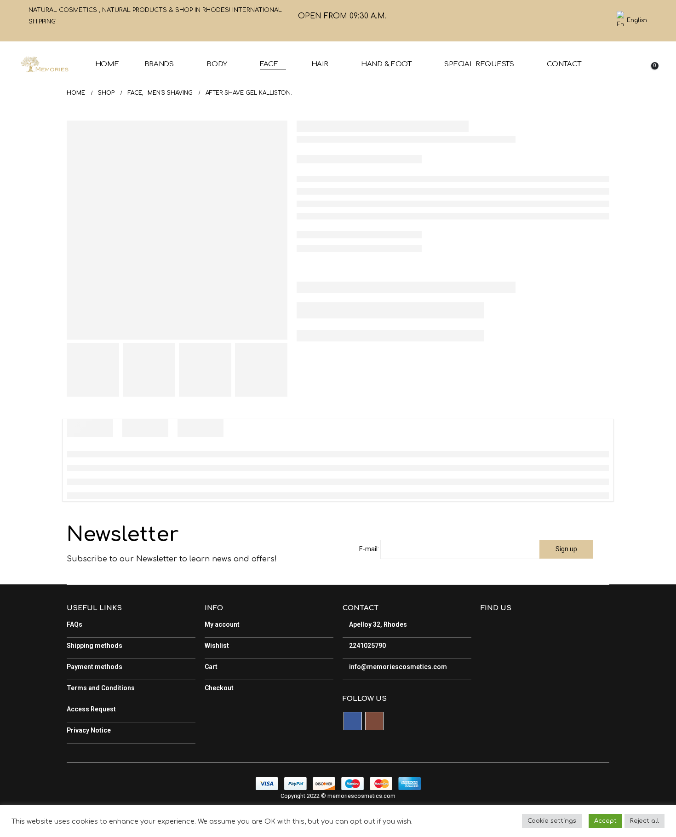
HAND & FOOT (386, 64)
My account (222, 624)
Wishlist (217, 645)
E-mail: (369, 549)
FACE (269, 64)
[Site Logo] (44, 64)
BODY (216, 64)
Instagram (374, 721)
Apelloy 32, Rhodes (377, 624)
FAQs (74, 624)
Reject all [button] (644, 821)
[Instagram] (599, 20)
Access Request (91, 709)
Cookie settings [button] (551, 821)
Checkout (219, 688)
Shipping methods (94, 645)
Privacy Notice (89, 730)
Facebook (353, 721)
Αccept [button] (605, 821)
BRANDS (159, 64)
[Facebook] (583, 20)
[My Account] (648, 58)
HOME (107, 64)
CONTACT (564, 64)
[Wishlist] (623, 70)
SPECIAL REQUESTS (479, 64)
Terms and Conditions (101, 688)
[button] (627, 58)
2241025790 (367, 645)
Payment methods (94, 666)
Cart (211, 666)
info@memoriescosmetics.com (397, 666)
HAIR (319, 64)
